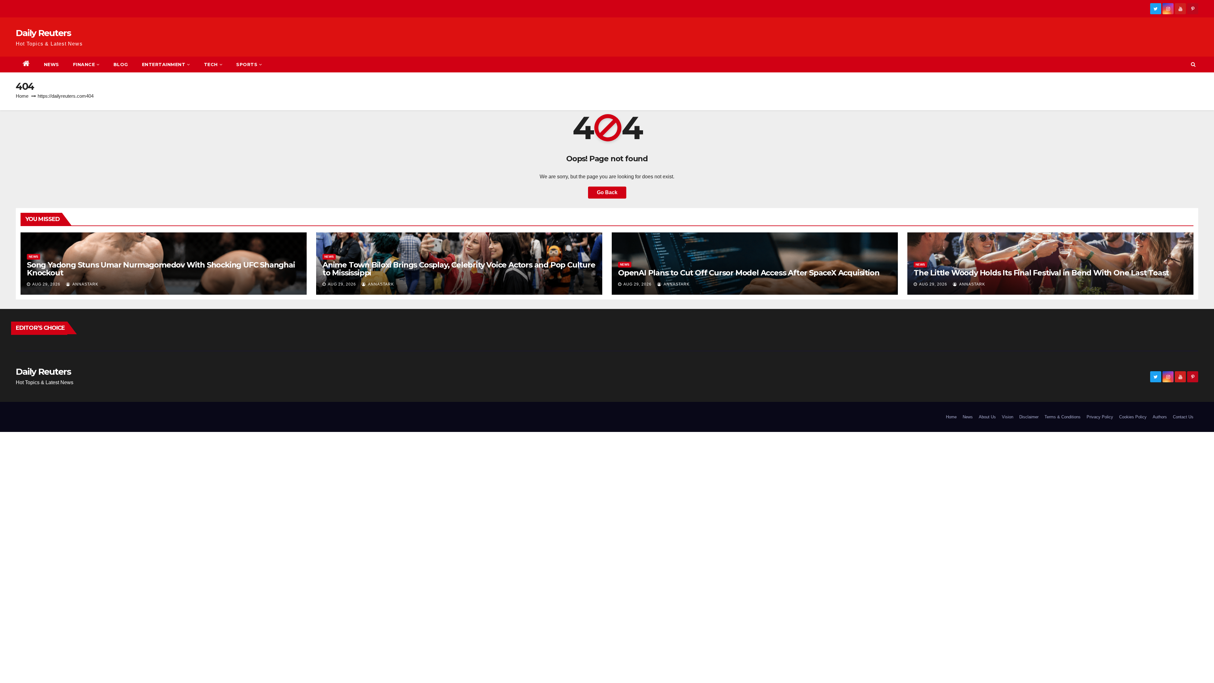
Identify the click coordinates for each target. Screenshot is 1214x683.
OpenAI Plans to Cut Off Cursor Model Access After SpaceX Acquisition (748, 272)
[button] (1193, 64)
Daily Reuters (43, 33)
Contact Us (1183, 417)
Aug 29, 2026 (46, 284)
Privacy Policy (1100, 417)
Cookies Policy (1133, 417)
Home (22, 96)
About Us (987, 417)
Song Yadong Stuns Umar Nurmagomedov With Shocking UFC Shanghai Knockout (161, 268)
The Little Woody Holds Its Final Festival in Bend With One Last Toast (1041, 272)
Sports (246, 64)
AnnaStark (84, 284)
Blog (120, 64)
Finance (84, 64)
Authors (1160, 417)
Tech (211, 64)
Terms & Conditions (1063, 417)
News (51, 64)
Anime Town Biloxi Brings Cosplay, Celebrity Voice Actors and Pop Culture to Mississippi (458, 268)
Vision (1007, 417)
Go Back (607, 192)
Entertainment (164, 64)
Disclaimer (1029, 417)
